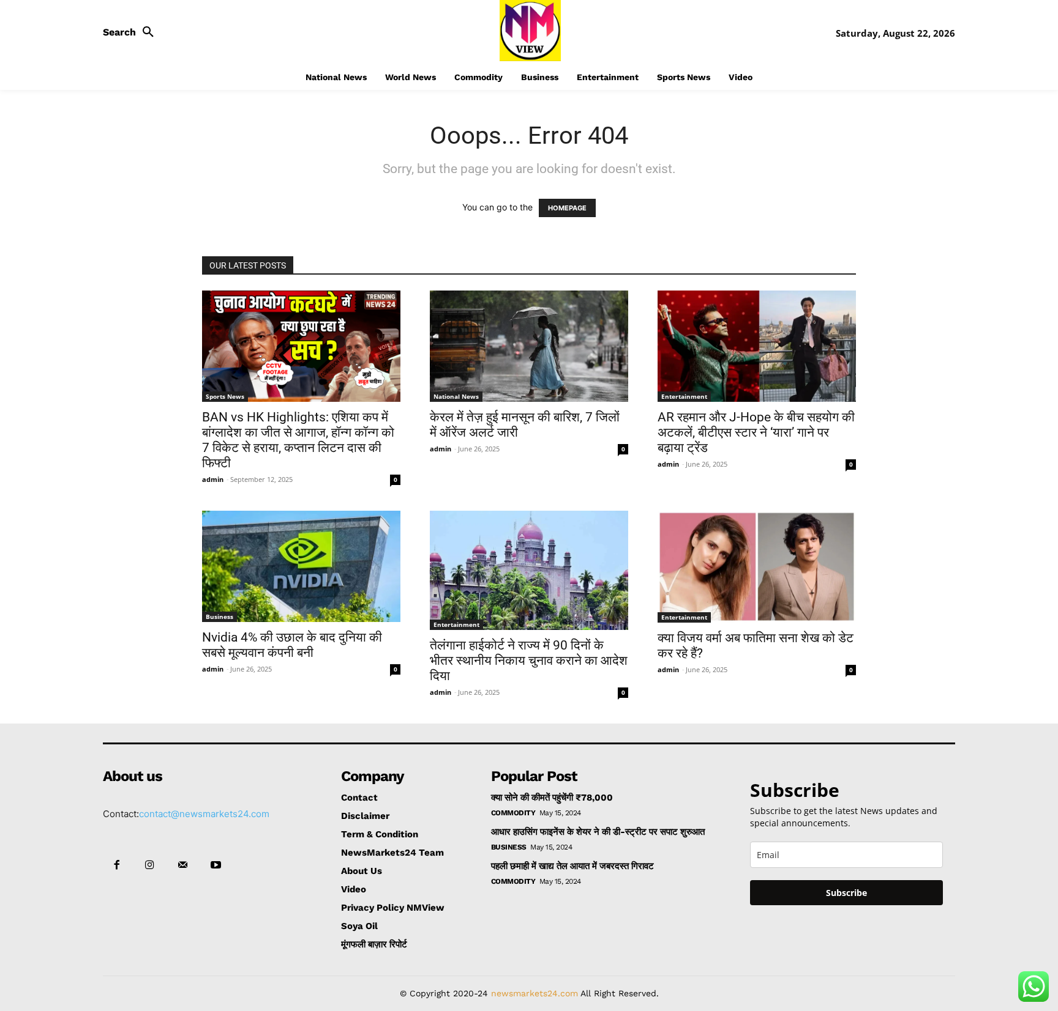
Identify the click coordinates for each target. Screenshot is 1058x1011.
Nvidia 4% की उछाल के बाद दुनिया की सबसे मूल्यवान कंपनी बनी (292, 645)
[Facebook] (116, 865)
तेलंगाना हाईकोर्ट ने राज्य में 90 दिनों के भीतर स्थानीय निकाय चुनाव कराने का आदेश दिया (529, 660)
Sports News (225, 396)
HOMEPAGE (567, 208)
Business (219, 616)
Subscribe (846, 892)
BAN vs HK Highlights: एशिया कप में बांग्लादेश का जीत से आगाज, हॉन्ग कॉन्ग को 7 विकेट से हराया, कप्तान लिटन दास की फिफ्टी (298, 440)
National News (456, 396)
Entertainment (684, 396)
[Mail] (182, 865)
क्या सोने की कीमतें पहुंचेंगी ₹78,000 (552, 797)
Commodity (513, 813)
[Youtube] (216, 865)
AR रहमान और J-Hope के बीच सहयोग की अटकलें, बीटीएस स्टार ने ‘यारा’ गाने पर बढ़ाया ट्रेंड (756, 432)
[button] (131, 32)
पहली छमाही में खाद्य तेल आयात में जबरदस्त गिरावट (572, 866)
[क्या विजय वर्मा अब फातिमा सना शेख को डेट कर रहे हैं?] (757, 566)
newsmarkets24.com (534, 993)
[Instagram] (149, 865)
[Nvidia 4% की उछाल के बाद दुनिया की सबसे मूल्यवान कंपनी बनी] (301, 566)
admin (212, 479)
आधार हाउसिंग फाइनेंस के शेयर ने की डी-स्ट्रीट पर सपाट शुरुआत (598, 831)
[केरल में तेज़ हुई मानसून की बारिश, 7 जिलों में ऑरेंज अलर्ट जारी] (529, 346)
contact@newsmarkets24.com (204, 814)
